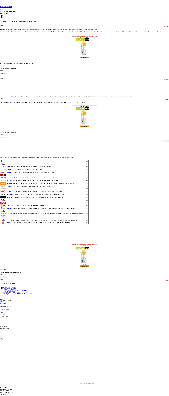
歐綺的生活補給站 (6, 7)
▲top (1, 310)
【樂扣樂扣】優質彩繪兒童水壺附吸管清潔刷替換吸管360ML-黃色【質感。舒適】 (21, 21)
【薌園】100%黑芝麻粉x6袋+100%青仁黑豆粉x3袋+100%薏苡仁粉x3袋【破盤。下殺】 (15, 290)
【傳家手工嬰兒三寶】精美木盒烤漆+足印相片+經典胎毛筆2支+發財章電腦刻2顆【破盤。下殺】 (17, 293)
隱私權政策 (89, 383)
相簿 (3, 15)
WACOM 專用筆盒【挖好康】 (6, 294)
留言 (7, 306)
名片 (3, 17)
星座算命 (7, 309)
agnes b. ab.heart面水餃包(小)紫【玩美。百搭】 (9, 287)
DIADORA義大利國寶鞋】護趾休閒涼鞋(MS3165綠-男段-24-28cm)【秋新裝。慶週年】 (15, 292)
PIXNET (78, 383)
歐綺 (1, 301)
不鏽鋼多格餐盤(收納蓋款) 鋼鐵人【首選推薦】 (9, 288)
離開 (5, 394)
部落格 (3, 16)
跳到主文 (1, 9)
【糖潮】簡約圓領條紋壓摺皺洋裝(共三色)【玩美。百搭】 (11, 291)
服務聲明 (93, 383)
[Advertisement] (84, 88)
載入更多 (2, 312)
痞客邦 (5, 306)
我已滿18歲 (2, 394)
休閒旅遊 (7, 13)
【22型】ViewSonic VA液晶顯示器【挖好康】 (9, 289)
